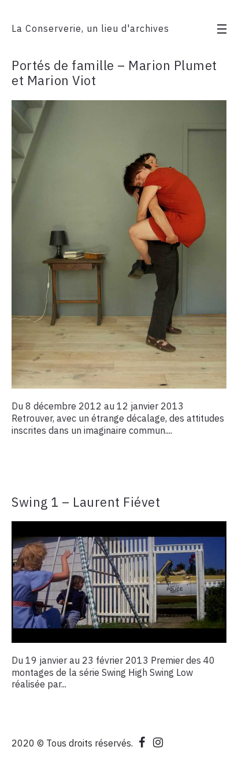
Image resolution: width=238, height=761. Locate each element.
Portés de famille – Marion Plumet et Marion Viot (114, 73)
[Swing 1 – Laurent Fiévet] (119, 582)
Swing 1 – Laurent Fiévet (86, 501)
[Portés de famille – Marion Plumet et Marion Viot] (119, 244)
